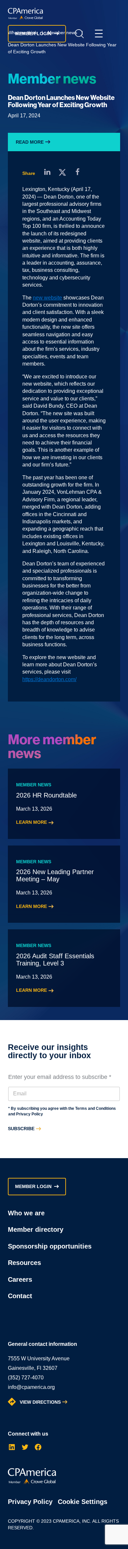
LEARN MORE (31, 822)
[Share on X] (62, 171)
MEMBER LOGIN (33, 33)
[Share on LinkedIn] (47, 171)
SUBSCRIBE (21, 1128)
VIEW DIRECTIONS (40, 1402)
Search (79, 33)
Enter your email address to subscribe (59, 1077)
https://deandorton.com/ (49, 679)
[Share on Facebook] (77, 171)
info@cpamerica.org (31, 1387)
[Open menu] (98, 33)
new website (47, 297)
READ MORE (30, 142)
